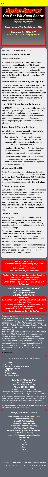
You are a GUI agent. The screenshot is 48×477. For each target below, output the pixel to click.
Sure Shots (5, 50)
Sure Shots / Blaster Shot (21, 462)
